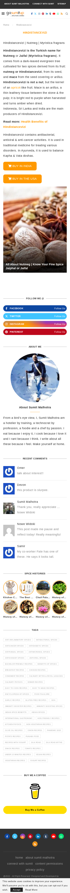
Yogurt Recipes (38, 760)
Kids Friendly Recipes (49, 718)
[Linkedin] (47, 13)
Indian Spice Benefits (16, 712)
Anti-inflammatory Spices (18, 640)
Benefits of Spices (47, 664)
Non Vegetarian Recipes (38, 724)
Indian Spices (38, 712)
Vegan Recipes (43, 754)
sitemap (61, 4)
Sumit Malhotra (27, 501)
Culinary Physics (13, 682)
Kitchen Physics (13, 724)
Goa (53, 700)
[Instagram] (39, 13)
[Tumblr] (50, 13)
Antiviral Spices (37, 658)
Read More (31, 890)
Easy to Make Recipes (43, 688)
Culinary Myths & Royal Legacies (46, 676)
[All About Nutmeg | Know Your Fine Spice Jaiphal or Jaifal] (35, 230)
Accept (16, 889)
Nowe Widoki (26, 524)
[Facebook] (32, 13)
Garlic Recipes (12, 700)
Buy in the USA (24, 178)
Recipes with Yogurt (15, 742)
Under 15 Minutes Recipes (18, 754)
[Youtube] (54, 13)
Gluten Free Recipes (35, 700)
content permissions (49, 863)
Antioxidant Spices (14, 658)
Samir (21, 546)
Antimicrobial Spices (39, 652)
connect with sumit (43, 4)
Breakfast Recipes (14, 670)
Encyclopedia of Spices (17, 694)
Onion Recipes (35, 730)
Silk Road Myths (54, 742)
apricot (16, 87)
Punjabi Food (32, 736)
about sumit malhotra (16, 4)
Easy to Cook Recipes (16, 688)
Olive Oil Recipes (14, 730)
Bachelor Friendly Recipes (19, 664)
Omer (21, 467)
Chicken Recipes (37, 670)
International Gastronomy (18, 718)
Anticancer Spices (14, 646)
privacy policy (35, 869)
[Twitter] (35, 13)
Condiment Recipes (14, 676)
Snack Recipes (12, 748)
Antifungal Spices (14, 652)
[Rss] (62, 13)
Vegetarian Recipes (15, 760)
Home (6, 25)
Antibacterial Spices (46, 640)
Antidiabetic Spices (39, 646)
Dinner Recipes (35, 682)
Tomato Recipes (33, 748)
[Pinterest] (43, 13)
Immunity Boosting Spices (50, 706)
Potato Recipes (13, 736)
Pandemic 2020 (54, 730)
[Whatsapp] (58, 13)
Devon (21, 484)
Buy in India (22, 166)
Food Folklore (42, 694)
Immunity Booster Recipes (18, 706)
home (19, 857)
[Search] (66, 13)
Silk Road (36, 742)
